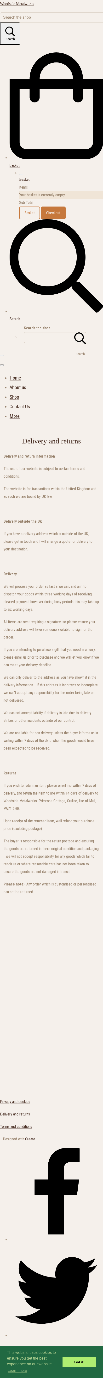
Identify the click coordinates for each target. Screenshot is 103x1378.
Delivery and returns (15, 1114)
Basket (29, 213)
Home (15, 378)
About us (18, 387)
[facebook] (56, 1240)
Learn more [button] (17, 1370)
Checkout (53, 213)
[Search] (80, 337)
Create (30, 1139)
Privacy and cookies (15, 1101)
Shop (14, 397)
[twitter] (56, 1335)
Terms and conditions (16, 1126)
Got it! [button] (79, 1362)
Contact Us (20, 406)
